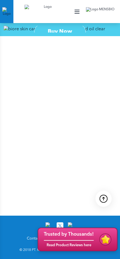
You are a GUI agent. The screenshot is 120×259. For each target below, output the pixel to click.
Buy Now (60, 31)
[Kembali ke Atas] (103, 198)
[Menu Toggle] (77, 11)
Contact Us (36, 238)
